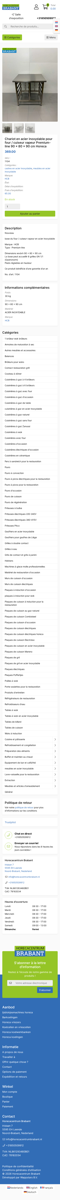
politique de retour (24, 807)
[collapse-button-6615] (55, 757)
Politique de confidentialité (18, 1166)
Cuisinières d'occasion (16, 444)
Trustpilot (10, 822)
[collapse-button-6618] (55, 768)
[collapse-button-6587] (55, 745)
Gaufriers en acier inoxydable (19, 531)
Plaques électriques (14, 669)
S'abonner (45, 990)
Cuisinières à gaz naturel (17, 414)
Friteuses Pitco (12, 525)
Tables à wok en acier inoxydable (21, 716)
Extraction (10, 780)
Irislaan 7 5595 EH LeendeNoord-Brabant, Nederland (18, 867)
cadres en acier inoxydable (18, 168)
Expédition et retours (14, 1076)
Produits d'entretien (14, 692)
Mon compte (9, 1091)
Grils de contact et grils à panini (20, 555)
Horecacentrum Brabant (26, 1173)
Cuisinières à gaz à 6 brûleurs (19, 385)
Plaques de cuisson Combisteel (20, 616)
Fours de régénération (16, 502)
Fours (7, 467)
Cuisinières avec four (15, 438)
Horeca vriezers (11, 1022)
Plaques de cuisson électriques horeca (24, 634)
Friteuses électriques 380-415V (20, 519)
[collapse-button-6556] (55, 786)
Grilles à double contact (16, 543)
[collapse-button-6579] (55, 751)
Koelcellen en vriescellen (16, 1027)
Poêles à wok (11, 681)
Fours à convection (14, 473)
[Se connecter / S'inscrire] (36, 7)
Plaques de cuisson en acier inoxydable (24, 645)
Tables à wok (11, 710)
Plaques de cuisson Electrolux (20, 640)
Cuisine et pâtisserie (15, 739)
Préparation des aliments (17, 751)
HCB (7, 178)
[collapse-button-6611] (55, 780)
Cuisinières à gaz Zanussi (17, 426)
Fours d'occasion (13, 490)
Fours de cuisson (13, 496)
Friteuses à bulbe (13, 508)
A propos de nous (12, 1052)
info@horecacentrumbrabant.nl (24, 876)
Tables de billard (13, 721)
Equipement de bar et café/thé (20, 762)
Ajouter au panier (30, 213)
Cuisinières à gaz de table (18, 403)
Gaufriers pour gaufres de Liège (21, 537)
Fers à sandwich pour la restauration (23, 461)
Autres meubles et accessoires (20, 350)
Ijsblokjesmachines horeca (17, 1012)
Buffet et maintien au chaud (19, 756)
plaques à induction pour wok (19, 595)
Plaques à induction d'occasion (20, 590)
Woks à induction (13, 733)
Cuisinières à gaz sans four (18, 420)
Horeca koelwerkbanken (16, 1032)
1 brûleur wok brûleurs (16, 338)
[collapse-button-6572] (55, 763)
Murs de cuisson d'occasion (18, 578)
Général (8, 792)
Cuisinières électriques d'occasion (22, 449)
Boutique (7, 1096)
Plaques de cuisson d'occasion (20, 622)
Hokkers (9, 560)
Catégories (13, 37)
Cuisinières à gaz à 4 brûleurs (19, 379)
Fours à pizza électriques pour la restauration (27, 479)
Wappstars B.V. (29, 1177)
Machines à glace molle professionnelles (25, 566)
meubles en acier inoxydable (19, 768)
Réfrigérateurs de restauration (20, 698)
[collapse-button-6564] (55, 739)
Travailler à (8, 1056)
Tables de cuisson (14, 727)
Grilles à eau (11, 549)
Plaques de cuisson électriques (20, 628)
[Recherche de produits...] (5, 26)
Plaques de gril (12, 657)
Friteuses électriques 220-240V (20, 514)
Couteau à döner (13, 373)
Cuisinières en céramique (17, 455)
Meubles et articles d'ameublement (22, 786)
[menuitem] (56, 22)
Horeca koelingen (12, 1037)
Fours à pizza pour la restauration (21, 484)
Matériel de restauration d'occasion (22, 572)
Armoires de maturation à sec (19, 344)
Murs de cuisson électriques (19, 584)
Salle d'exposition (16, 16)
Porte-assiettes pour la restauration (22, 686)
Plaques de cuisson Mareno (18, 651)
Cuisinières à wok (13, 432)
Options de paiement (14, 1071)
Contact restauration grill (17, 368)
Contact (7, 1066)
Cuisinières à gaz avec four (18, 391)
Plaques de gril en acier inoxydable (22, 663)
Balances (9, 356)
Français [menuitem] (48, 1187)
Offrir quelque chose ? (15, 1061)
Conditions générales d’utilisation (21, 1170)
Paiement (7, 1106)
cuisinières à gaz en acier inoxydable (23, 408)
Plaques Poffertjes (14, 675)
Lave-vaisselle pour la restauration (22, 774)
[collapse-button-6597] (55, 774)
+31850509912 (46, 18)
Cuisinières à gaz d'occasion (19, 397)
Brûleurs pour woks (14, 362)
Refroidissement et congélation (20, 745)
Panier (6, 1101)
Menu (52, 37)
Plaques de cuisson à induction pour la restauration (24, 603)
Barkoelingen (9, 1017)
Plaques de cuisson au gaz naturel (22, 610)
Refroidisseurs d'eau (15, 704)
